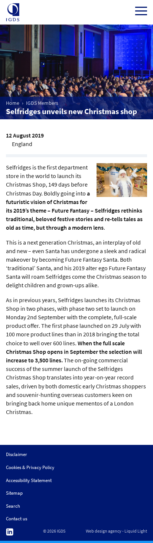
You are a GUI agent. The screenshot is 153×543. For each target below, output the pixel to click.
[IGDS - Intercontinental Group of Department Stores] (12, 12)
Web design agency (103, 531)
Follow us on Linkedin (9, 532)
